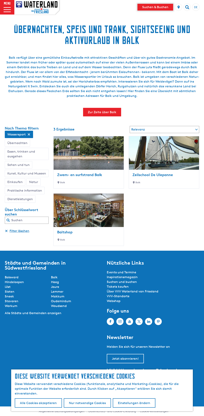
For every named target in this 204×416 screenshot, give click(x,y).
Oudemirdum (61, 301)
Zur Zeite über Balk (102, 112)
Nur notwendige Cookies (87, 403)
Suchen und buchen (122, 282)
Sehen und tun (18, 165)
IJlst (8, 287)
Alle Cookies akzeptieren (38, 403)
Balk (54, 277)
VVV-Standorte (118, 296)
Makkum (57, 296)
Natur (33, 182)
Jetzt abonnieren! (125, 358)
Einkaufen (15, 182)
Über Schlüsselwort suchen (21, 212)
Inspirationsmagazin (122, 277)
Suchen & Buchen (155, 7)
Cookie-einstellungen (154, 411)
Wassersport (16, 134)
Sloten (9, 291)
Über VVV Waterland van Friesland (132, 291)
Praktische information (24, 190)
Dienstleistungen (20, 199)
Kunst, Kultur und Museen (26, 173)
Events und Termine (121, 272)
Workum (11, 306)
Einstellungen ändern (134, 403)
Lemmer (57, 291)
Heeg (55, 282)
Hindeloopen (14, 282)
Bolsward (12, 277)
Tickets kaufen (118, 286)
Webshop (114, 301)
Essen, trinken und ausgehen (21, 154)
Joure (55, 287)
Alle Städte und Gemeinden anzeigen (33, 313)
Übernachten (17, 143)
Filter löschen (19, 231)
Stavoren (11, 301)
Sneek (9, 296)
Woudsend (59, 306)
